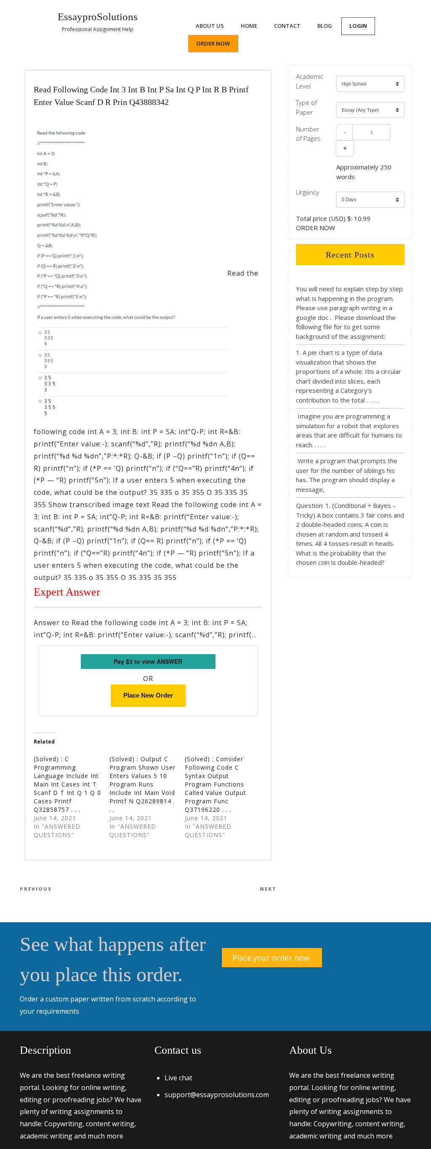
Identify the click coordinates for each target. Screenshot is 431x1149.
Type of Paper (306, 107)
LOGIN (358, 26)
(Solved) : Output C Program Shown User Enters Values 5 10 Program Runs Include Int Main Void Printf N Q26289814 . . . (142, 784)
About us (210, 26)
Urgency (307, 192)
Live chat (178, 1077)
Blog (324, 26)
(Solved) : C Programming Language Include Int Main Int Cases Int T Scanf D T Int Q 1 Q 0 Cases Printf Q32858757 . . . (67, 784)
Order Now (213, 43)
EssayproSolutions (98, 16)
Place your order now (270, 958)
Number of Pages (308, 134)
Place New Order (148, 695)
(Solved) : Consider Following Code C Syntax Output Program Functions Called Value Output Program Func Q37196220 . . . (215, 784)
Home (249, 26)
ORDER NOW (315, 227)
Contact (287, 26)
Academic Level (309, 81)
